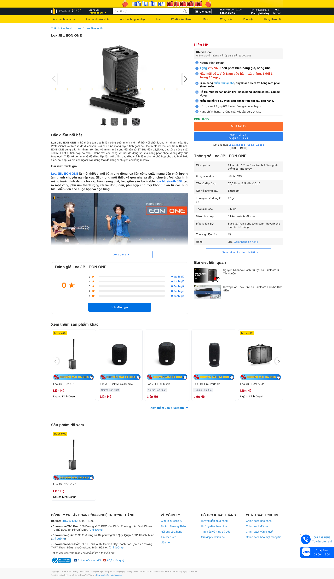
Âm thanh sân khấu (98, 19)
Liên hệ (165, 542)
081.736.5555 (231, 11)
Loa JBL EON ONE (64, 173)
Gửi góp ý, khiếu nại (213, 537)
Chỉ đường (96, 529)
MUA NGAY (238, 126)
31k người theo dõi (89, 560)
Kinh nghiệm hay (260, 12)
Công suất (226, 19)
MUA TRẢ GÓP (238, 137)
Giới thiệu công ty (171, 520)
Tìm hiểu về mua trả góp (215, 531)
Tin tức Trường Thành (174, 526)
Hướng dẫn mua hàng (214, 520)
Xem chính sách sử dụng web (109, 575)
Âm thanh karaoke (64, 19)
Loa (158, 19)
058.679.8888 (255, 144)
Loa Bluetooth (94, 28)
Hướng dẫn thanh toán (214, 526)
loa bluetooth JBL (170, 181)
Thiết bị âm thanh (61, 28)
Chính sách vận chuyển (260, 531)
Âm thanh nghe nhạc (133, 19)
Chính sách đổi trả (257, 526)
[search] (185, 11)
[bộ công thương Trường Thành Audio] (61, 560)
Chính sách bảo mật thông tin (263, 537)
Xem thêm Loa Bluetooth (167, 407)
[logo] (66, 11)
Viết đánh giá (120, 307)
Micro (206, 19)
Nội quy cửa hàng (171, 531)
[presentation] (55, 361)
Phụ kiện (248, 19)
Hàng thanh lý (272, 19)
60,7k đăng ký (115, 560)
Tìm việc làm (168, 537)
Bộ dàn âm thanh (181, 19)
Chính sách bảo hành (259, 520)
